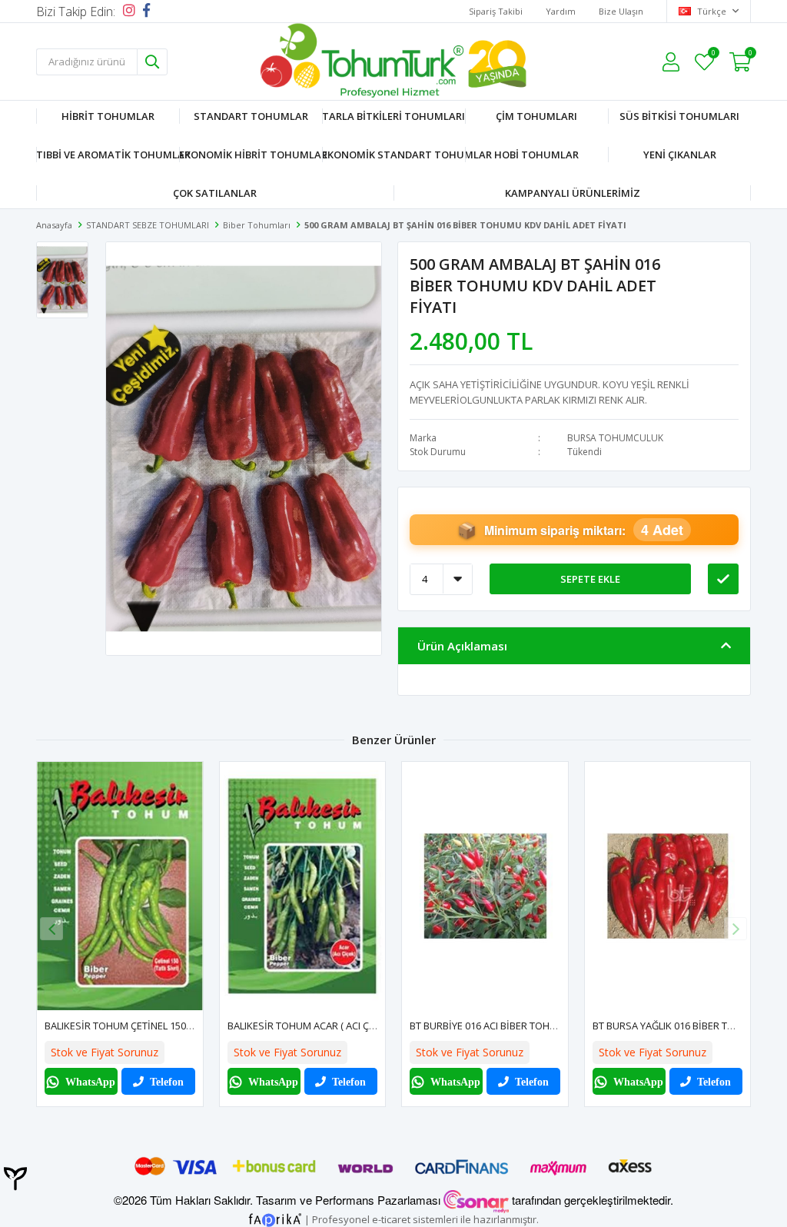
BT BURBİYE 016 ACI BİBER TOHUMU (491, 1025)
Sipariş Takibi (496, 11)
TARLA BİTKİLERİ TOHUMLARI (393, 116)
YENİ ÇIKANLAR (679, 154)
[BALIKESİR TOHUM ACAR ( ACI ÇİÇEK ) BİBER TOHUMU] (303, 886)
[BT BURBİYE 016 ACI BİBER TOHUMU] (485, 886)
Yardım (561, 11)
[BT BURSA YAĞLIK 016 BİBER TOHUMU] (668, 886)
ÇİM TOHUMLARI (536, 116)
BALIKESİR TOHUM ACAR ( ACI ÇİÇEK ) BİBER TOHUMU (347, 1025)
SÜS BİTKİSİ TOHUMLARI (679, 116)
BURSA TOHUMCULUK (615, 437)
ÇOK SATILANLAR (215, 193)
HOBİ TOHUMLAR (536, 154)
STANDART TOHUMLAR (251, 116)
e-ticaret (391, 1218)
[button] (735, 928)
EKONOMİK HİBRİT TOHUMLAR (250, 154)
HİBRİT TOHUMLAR (107, 116)
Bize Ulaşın (621, 11)
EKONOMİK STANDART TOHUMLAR (393, 154)
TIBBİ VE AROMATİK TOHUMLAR (107, 154)
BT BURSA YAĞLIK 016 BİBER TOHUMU (678, 1025)
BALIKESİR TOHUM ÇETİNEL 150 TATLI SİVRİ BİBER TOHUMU (179, 1025)
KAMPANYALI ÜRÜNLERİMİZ (572, 193)
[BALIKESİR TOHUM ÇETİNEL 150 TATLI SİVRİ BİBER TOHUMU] (120, 886)
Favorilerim (713, 55)
